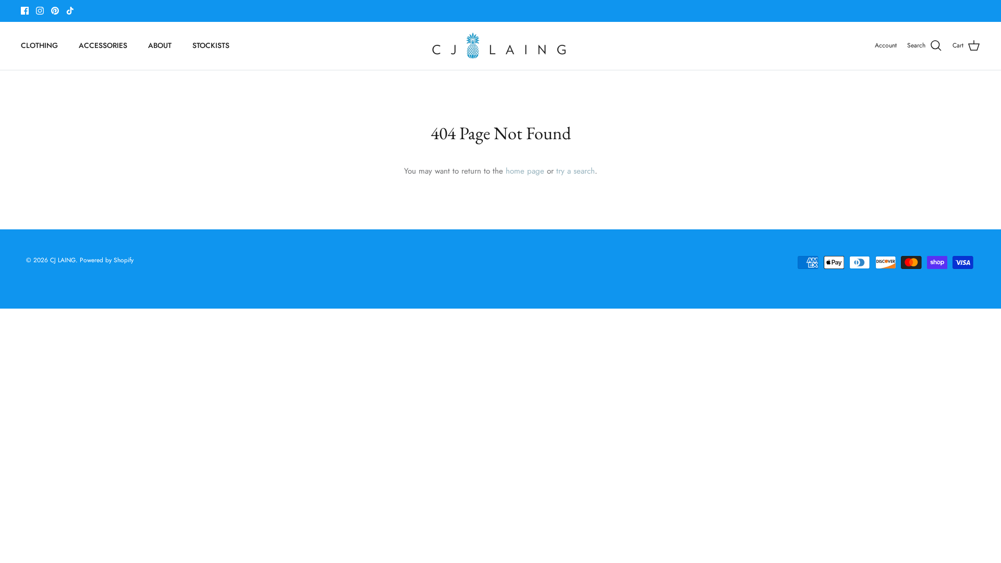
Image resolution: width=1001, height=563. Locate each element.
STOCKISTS (210, 45)
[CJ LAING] (500, 45)
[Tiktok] (70, 11)
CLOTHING (39, 45)
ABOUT (160, 45)
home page (525, 171)
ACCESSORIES (103, 45)
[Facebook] (25, 11)
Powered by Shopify (106, 260)
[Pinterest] (55, 11)
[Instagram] (40, 11)
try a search (575, 171)
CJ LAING (63, 260)
